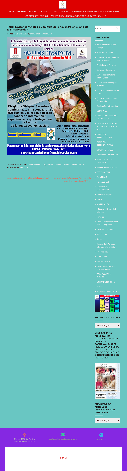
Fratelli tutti (102, 177)
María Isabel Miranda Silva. (41, 33)
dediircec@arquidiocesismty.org (63, 439)
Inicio (11, 11)
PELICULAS (102, 234)
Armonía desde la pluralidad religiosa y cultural (28, 178)
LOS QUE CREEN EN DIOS (36, 16)
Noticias (100, 217)
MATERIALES (103, 204)
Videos (100, 286)
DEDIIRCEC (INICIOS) (59, 11)
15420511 (101, 439)
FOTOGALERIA (103, 172)
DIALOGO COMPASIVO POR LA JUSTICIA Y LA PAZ (107, 126)
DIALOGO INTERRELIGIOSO (58, 164)
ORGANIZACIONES (38, 11)
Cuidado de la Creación (106, 65)
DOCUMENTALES (105, 150)
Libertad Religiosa (104, 194)
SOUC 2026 (102, 256)
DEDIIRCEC (102, 111)
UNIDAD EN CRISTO (79, 164)
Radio (99, 239)
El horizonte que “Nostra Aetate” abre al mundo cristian (95, 11)
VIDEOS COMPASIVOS (107, 291)
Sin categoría (102, 251)
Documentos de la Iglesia (107, 154)
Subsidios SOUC (104, 261)
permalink (24, 167)
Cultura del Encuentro (36, 164)
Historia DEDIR (103, 182)
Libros (99, 199)
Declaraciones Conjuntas (107, 106)
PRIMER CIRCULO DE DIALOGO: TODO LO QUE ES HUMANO (78, 16)
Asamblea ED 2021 (105, 52)
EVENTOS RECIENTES (107, 167)
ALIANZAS (21, 11)
